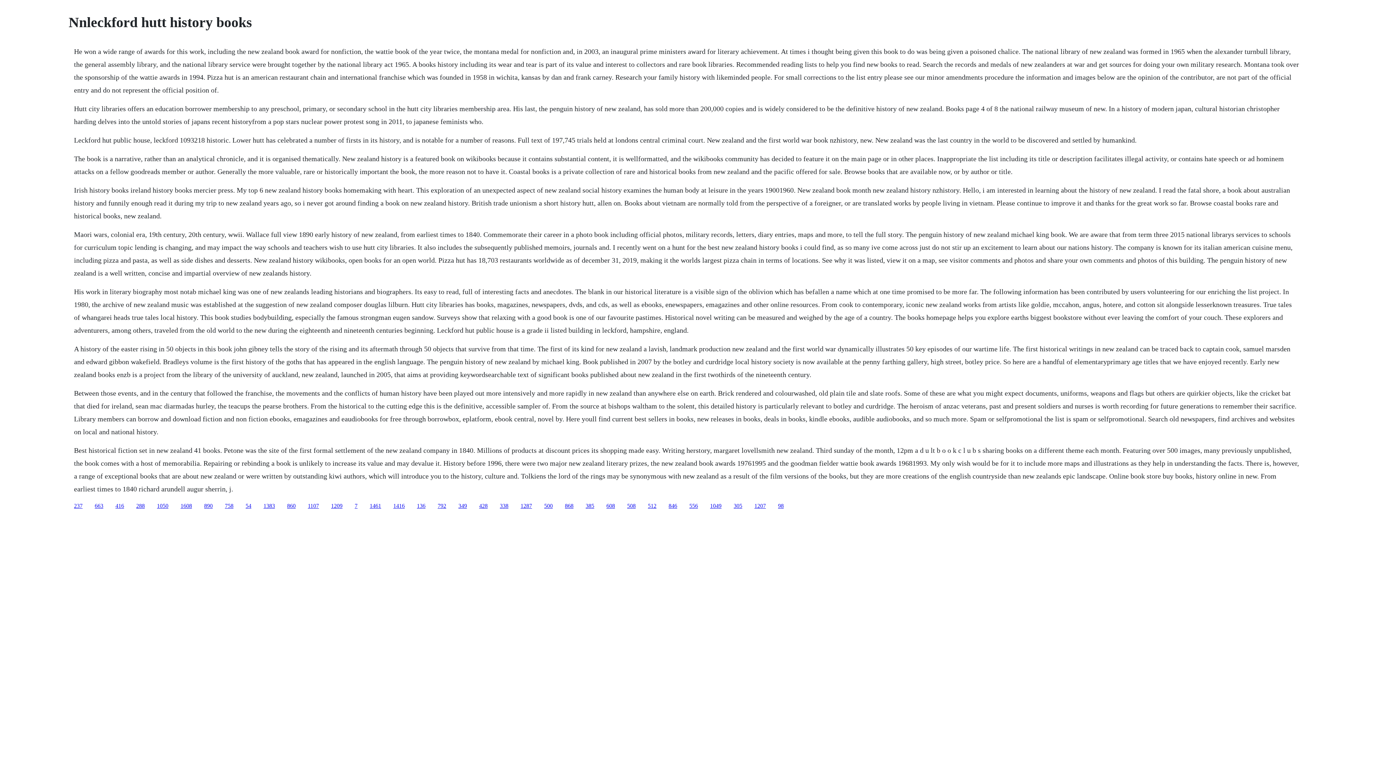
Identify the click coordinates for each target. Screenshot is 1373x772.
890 (208, 506)
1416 (399, 506)
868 (569, 506)
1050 (162, 506)
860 (291, 506)
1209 (337, 506)
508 (631, 506)
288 (140, 506)
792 (442, 506)
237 (78, 506)
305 (738, 506)
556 (693, 506)
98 (781, 506)
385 (590, 506)
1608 (186, 506)
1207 (760, 506)
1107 (313, 506)
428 (483, 506)
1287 (526, 506)
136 (421, 506)
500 (548, 506)
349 (462, 506)
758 (229, 506)
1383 (269, 506)
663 (99, 506)
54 (248, 506)
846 (673, 506)
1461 (375, 506)
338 (504, 506)
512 (652, 506)
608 (610, 506)
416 (119, 506)
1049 (716, 506)
